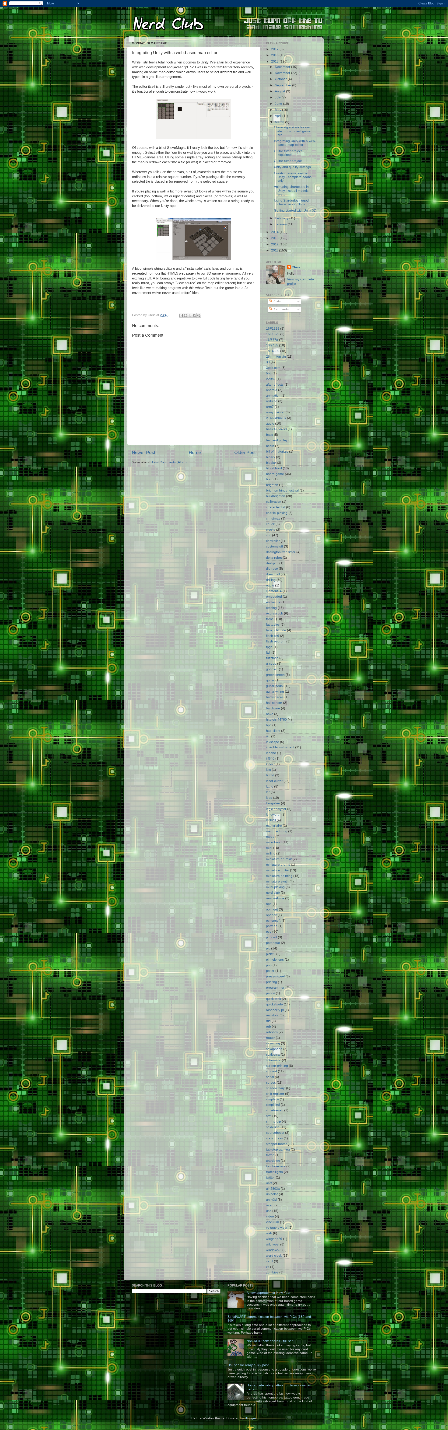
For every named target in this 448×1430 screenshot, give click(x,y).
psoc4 (270, 993)
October (281, 79)
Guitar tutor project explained (288, 153)
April (278, 116)
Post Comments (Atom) (169, 462)
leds (269, 797)
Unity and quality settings (292, 167)
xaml (269, 1261)
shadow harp (275, 1088)
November (283, 73)
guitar (270, 680)
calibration (273, 501)
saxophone (274, 1049)
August (280, 91)
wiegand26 (274, 1239)
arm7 (270, 406)
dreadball (273, 574)
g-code (271, 663)
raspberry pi (275, 1010)
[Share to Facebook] (194, 315)
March (280, 122)
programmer (275, 987)
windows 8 (273, 1250)
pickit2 (270, 954)
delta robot (274, 557)
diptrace (272, 568)
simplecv (272, 1099)
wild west (272, 1244)
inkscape (272, 742)
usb (268, 1211)
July (278, 97)
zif (267, 1267)
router (270, 1037)
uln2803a (273, 1188)
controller (273, 541)
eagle (270, 585)
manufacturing (276, 831)
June (279, 103)
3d (268, 362)
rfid (268, 1021)
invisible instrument (280, 747)
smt (268, 1116)
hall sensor (274, 703)
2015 (275, 61)
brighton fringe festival (282, 490)
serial (270, 1077)
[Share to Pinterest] (198, 315)
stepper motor (276, 1144)
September (283, 85)
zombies (272, 1272)
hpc (268, 725)
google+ (272, 669)
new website (275, 898)
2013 (275, 238)
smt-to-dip (273, 1121)
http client (273, 730)
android (271, 390)
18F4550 (272, 351)
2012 (275, 244)
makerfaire (274, 825)
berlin (270, 446)
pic (268, 948)
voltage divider (276, 1227)
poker (270, 971)
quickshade (274, 1004)
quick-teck (273, 999)
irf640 (270, 758)
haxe (269, 714)
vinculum (272, 1222)
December (283, 67)
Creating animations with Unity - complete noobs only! (293, 176)
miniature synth (277, 881)
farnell (270, 619)
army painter (275, 412)
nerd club (273, 892)
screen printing (277, 1065)
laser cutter (274, 781)
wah (269, 1233)
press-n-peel (275, 976)
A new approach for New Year (268, 1292)
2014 (275, 232)
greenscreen (275, 675)
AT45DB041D (276, 418)
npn (269, 904)
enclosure (273, 602)
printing (271, 982)
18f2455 (272, 345)
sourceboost (275, 1132)
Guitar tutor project (288, 161)
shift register (275, 1093)
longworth (273, 814)
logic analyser (276, 809)
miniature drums (278, 864)
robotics (272, 1032)
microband (274, 842)
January (281, 224)
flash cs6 (272, 636)
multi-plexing (275, 887)
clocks (270, 529)
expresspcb (274, 613)
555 (269, 373)
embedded (274, 596)
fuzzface (272, 658)
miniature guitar (277, 870)
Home (195, 452)
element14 (274, 591)
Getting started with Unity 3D (295, 210)
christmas (273, 518)
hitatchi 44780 (276, 719)
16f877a (272, 340)
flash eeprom (275, 641)
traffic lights (274, 1172)
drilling (271, 580)
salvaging (273, 1043)
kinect (270, 764)
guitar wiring (275, 691)
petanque (273, 943)
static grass (274, 1138)
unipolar (272, 1194)
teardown (273, 1160)
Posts (276, 301)
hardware (273, 708)
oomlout (272, 909)
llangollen (273, 803)
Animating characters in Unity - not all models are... (291, 190)
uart (269, 1183)
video (270, 1216)
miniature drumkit (279, 859)
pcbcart (271, 937)
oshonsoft (273, 920)
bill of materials (277, 451)
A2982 (271, 379)
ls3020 (271, 820)
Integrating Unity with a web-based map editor (295, 142)
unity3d (271, 1199)
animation (273, 395)
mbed (270, 836)
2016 (275, 55)
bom (269, 479)
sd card (271, 1071)
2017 (275, 49)
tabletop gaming (278, 1149)
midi (269, 848)
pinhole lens (275, 959)
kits (268, 769)
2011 (275, 250)
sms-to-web (274, 1110)
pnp (269, 965)
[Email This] (181, 315)
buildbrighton (275, 496)
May (278, 110)
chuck (270, 524)
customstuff (274, 546)
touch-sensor (275, 1166)
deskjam (272, 563)
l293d (270, 775)
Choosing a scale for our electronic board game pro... (292, 131)
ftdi (268, 652)
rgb (268, 1026)
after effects (275, 384)
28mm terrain (276, 356)
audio (270, 423)
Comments (280, 309)
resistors (272, 1015)
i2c (268, 736)
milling (270, 853)
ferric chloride (276, 630)
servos (271, 1082)
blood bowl (274, 468)
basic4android (276, 429)
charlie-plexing (276, 513)
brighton (272, 485)
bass (269, 434)
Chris (296, 267)
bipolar (271, 462)
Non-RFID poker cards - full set (270, 1341)
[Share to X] (190, 315)
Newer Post (143, 452)
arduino (271, 401)
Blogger (250, 1418)
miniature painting (279, 876)
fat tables (273, 624)
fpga (269, 647)
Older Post (245, 452)
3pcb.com (273, 368)
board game (275, 474)
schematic (273, 1060)
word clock (274, 1255)
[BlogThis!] (185, 315)
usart (269, 1205)
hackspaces (275, 697)
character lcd (275, 507)
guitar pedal (275, 686)
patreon (271, 926)
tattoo (270, 1155)
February (282, 218)
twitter (270, 1177)
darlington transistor (280, 552)
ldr (268, 792)
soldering (273, 1127)
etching (271, 608)
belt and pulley (276, 440)
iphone (271, 753)
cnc (268, 535)
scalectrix (273, 1054)
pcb (268, 931)
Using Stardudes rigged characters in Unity (291, 202)
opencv (271, 915)
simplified (273, 1104)
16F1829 (272, 334)
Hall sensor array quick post (248, 1365)
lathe (269, 786)
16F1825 (272, 328)
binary (270, 457)
